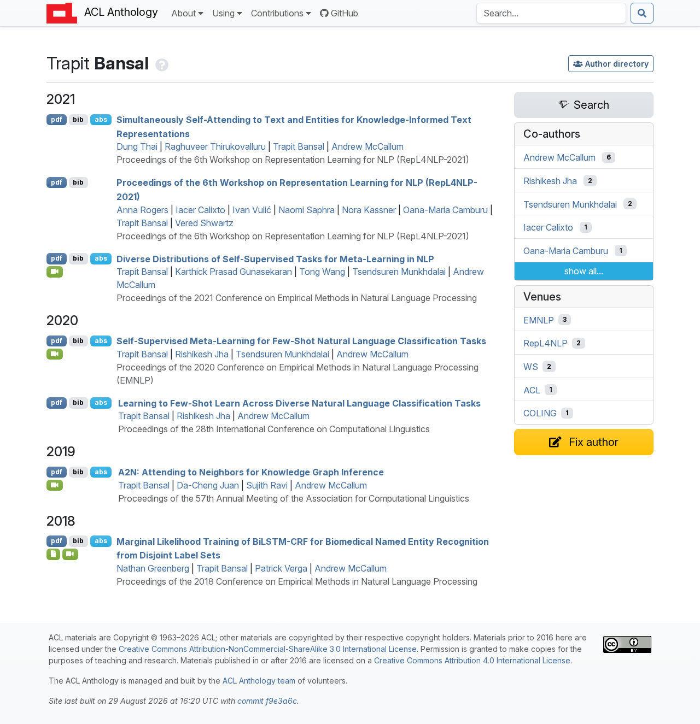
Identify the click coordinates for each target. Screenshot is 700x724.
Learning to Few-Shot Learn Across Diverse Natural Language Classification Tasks (299, 402)
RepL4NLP (545, 343)
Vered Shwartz (204, 222)
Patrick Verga (281, 568)
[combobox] (551, 13)
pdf (56, 119)
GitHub (344, 13)
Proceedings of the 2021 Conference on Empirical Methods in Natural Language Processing (296, 297)
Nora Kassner (369, 209)
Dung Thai (137, 146)
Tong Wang (322, 271)
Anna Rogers (142, 209)
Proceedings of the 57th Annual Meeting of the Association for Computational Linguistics (293, 498)
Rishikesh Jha (202, 354)
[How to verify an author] (160, 63)
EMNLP (538, 319)
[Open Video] (54, 271)
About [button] (183, 13)
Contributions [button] (277, 13)
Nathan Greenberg (152, 568)
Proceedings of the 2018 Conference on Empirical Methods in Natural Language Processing (296, 581)
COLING (540, 413)
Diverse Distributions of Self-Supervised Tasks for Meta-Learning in (275, 258)
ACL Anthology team (259, 680)
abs (101, 119)
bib (78, 119)
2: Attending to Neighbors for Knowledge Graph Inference (251, 472)
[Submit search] (642, 13)
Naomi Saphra (306, 209)
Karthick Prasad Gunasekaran (233, 271)
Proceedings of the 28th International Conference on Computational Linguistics (274, 428)
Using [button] (223, 13)
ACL (531, 389)
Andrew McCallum (367, 146)
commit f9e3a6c (267, 700)
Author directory (617, 63)
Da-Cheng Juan (208, 485)
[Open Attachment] (53, 554)
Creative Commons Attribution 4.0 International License (472, 660)
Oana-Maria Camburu (445, 209)
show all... (583, 271)
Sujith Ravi (267, 485)
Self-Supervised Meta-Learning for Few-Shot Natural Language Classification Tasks (301, 340)
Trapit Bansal (298, 146)
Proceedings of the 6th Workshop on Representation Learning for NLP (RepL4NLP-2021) (292, 159)
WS (530, 366)
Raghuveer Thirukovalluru (215, 146)
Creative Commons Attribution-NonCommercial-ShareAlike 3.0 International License (268, 649)
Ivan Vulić (251, 209)
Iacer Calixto (200, 209)
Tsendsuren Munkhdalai (399, 271)
